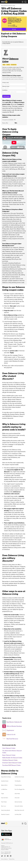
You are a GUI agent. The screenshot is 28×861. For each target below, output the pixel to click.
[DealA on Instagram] (5, 856)
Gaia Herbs (17, 793)
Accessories (13, 64)
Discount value (5, 86)
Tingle (2, 793)
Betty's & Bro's (4, 785)
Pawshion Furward (5, 814)
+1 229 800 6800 (7, 852)
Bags (4, 64)
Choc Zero (17, 797)
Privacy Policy (11, 859)
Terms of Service (4, 859)
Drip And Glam (4, 797)
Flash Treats (4, 802)
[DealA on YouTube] (8, 856)
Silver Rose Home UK (19, 810)
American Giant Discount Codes (11, 763)
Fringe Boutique (18, 785)
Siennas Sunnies (18, 802)
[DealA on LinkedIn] (10, 856)
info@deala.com (7, 853)
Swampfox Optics (19, 806)
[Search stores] (25, 1)
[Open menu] (22, 1)
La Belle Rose (4, 789)
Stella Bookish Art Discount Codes (12, 757)
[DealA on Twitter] (2, 856)
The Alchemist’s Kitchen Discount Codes (12, 751)
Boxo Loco (3, 806)
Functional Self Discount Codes (11, 765)
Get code (14, 29)
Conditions (4, 90)
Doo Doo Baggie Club (19, 789)
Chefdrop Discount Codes (9, 760)
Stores (5, 5)
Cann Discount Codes (8, 748)
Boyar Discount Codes (8, 755)
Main (2, 5)
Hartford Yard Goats (19, 776)
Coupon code (5, 82)
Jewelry (8, 64)
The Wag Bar (18, 781)
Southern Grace (4, 781)
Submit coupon (6, 96)
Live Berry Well (18, 814)
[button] (14, 21)
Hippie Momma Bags (6, 776)
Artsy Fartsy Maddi (5, 810)
